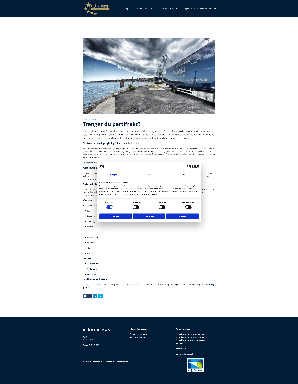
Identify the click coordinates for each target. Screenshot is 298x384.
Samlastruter (92, 263)
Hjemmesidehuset (96, 361)
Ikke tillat (115, 216)
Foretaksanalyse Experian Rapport (190, 334)
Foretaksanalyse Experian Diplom (190, 337)
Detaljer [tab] (149, 174)
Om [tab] (183, 174)
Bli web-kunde (200, 8)
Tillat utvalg (149, 216)
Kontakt (212, 8)
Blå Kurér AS (96, 330)
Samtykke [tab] (114, 175)
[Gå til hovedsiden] (98, 9)
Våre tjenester (139, 8)
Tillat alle (182, 216)
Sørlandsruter (93, 268)
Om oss (152, 8)
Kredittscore (181, 348)
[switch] (136, 207)
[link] (140, 9)
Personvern (110, 361)
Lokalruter (92, 274)
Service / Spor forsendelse (171, 8)
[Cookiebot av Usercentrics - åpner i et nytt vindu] (188, 166)
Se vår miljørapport (184, 354)
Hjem (128, 8)
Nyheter (188, 8)
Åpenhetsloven (122, 361)
